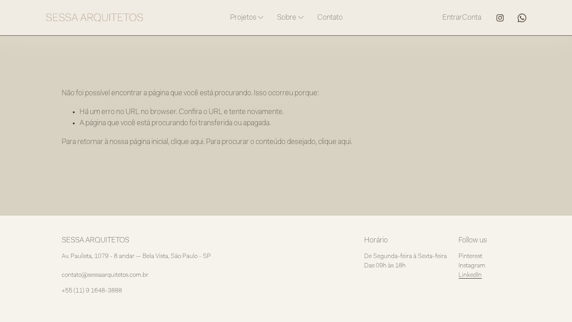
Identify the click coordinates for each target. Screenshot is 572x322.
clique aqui (187, 142)
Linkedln (470, 275)
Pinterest (470, 257)
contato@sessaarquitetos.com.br (105, 275)
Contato (330, 17)
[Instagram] (500, 17)
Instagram (471, 266)
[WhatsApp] (521, 17)
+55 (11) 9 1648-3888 (92, 291)
